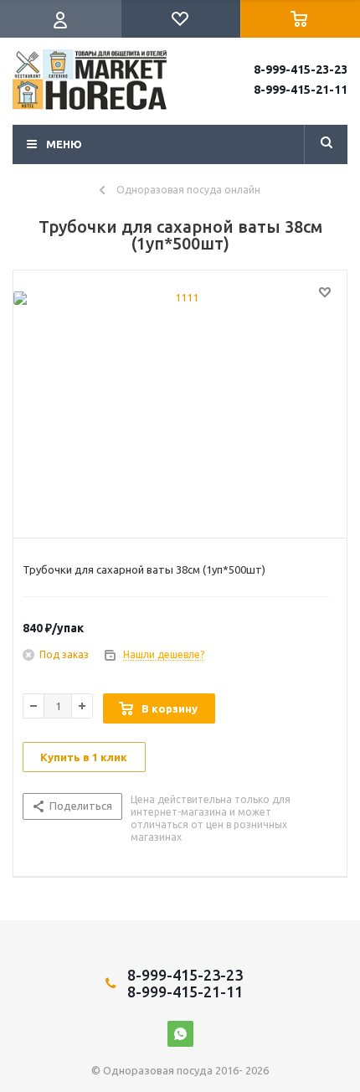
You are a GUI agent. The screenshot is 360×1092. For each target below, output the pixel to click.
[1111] (180, 400)
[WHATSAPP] (180, 1034)
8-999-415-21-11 (300, 89)
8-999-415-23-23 (300, 69)
